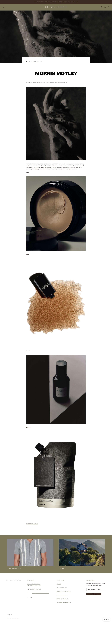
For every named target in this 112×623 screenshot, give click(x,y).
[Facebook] (27, 597)
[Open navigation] (3, 7)
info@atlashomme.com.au (40, 592)
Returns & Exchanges (64, 591)
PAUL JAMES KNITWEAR (15, 568)
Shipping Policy (62, 595)
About (59, 583)
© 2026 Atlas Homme (13, 618)
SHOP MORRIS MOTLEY (32, 523)
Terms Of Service (62, 598)
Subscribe (94, 594)
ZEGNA (62, 568)
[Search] (105, 7)
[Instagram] (31, 597)
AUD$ (8, 614)
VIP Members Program (64, 602)
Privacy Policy (62, 587)
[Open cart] (108, 7)
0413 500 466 (36, 589)
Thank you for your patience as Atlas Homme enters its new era (56, 1)
